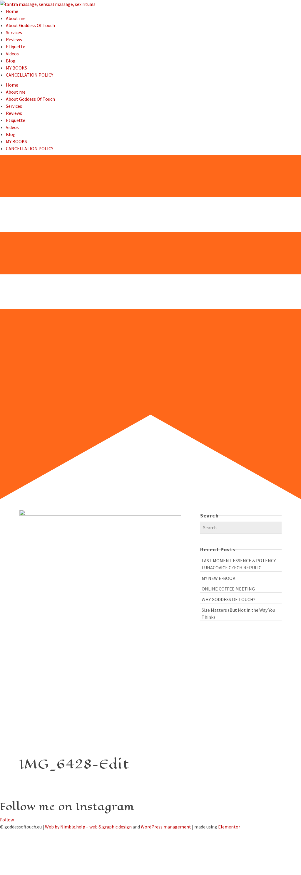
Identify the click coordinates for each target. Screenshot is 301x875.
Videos (12, 54)
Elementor (229, 827)
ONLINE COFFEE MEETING (228, 589)
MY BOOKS (16, 68)
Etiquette (15, 46)
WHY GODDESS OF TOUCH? (228, 599)
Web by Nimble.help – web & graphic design (88, 827)
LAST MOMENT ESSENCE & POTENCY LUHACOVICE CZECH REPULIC (239, 564)
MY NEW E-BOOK (218, 578)
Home (12, 11)
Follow (7, 820)
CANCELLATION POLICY (29, 75)
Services (14, 32)
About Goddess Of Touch (30, 25)
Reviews (14, 39)
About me (16, 18)
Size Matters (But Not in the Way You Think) (238, 613)
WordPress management (166, 827)
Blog (11, 61)
